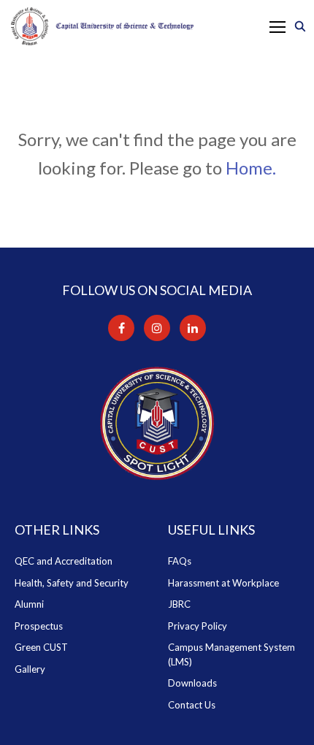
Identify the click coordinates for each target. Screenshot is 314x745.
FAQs (179, 561)
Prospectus (39, 626)
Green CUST (41, 647)
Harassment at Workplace (223, 583)
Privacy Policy (197, 626)
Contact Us (191, 705)
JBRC (179, 604)
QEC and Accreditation (63, 561)
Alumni (29, 604)
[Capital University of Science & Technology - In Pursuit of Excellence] (102, 26)
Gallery (30, 669)
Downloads (192, 683)
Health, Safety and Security (72, 583)
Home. (251, 167)
